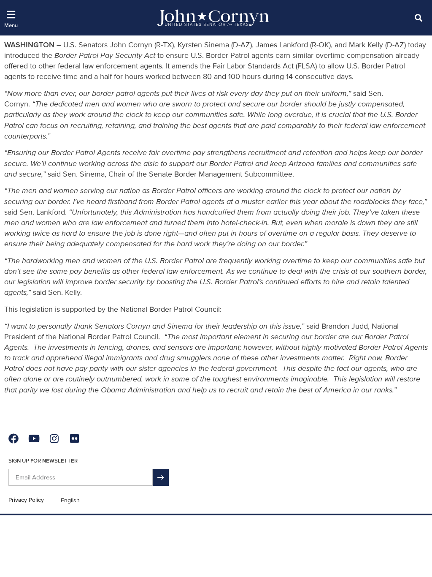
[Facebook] (13, 438)
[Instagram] (54, 438)
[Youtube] (34, 438)
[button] (418, 17)
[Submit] (161, 477)
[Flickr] (74, 438)
